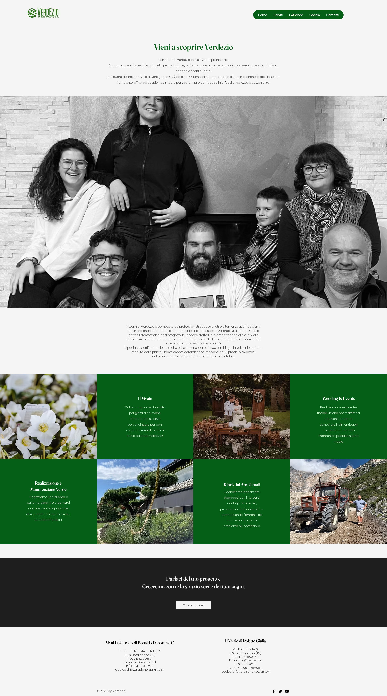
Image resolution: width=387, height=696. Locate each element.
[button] (278, 14)
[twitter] (280, 691)
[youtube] (287, 691)
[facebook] (273, 691)
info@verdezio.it (144, 662)
